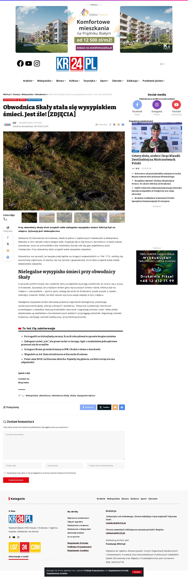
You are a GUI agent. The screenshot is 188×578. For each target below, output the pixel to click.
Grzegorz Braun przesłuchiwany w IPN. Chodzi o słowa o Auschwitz (62, 349)
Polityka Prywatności (79, 546)
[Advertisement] (157, 228)
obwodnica (45, 395)
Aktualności (10, 100)
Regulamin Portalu (77, 543)
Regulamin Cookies (78, 550)
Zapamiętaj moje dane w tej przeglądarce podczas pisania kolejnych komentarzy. (41, 473)
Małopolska (34, 100)
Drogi (23, 100)
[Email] (119, 124)
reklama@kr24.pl (115, 533)
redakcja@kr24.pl (116, 523)
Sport (135, 151)
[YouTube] (14, 537)
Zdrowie (152, 499)
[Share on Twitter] (114, 124)
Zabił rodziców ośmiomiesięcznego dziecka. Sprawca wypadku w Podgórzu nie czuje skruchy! (157, 191)
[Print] (123, 124)
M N (137, 168)
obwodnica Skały (60, 395)
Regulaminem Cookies (57, 573)
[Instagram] (36, 63)
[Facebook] (20, 63)
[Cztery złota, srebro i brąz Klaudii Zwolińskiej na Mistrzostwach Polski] (157, 137)
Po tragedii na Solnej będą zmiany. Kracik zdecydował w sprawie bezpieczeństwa (70, 336)
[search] (149, 64)
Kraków (101, 499)
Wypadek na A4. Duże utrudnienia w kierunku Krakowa (56, 354)
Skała (73, 395)
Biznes (125, 499)
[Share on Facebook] (110, 124)
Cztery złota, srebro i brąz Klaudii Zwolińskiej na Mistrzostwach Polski (156, 159)
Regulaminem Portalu (118, 570)
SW (14, 122)
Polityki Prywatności (94, 570)
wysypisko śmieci (86, 395)
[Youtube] (28, 63)
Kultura (134, 499)
